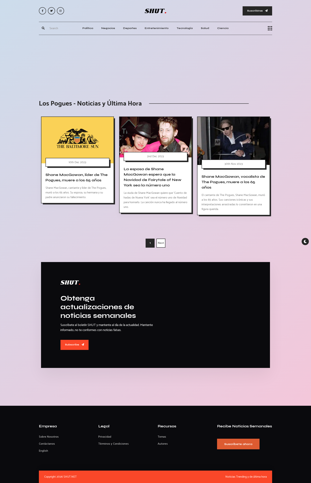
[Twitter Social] (51, 10)
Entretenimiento (156, 28)
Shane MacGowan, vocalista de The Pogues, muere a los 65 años (233, 182)
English (43, 450)
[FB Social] (42, 10)
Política (87, 28)
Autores (163, 443)
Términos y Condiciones (113, 443)
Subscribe (72, 344)
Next (161, 243)
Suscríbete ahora (238, 444)
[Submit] (43, 28)
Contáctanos (47, 443)
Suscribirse (255, 10)
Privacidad (104, 436)
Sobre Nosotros (49, 436)
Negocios (108, 28)
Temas (162, 436)
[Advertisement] (155, 64)
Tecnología (185, 28)
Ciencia (223, 28)
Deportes (130, 28)
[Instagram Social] (60, 10)
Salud (205, 28)
